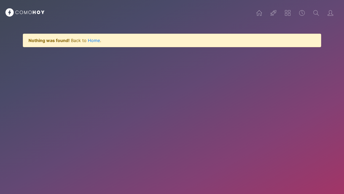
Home (94, 40)
